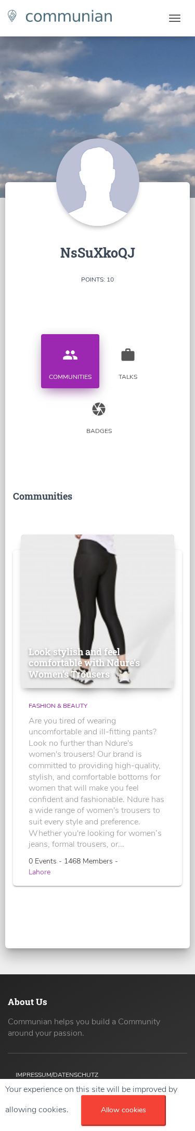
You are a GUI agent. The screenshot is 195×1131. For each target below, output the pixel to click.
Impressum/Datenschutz (57, 1075)
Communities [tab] (70, 364)
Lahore (39, 872)
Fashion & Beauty (58, 706)
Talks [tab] (128, 364)
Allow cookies (123, 1110)
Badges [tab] (99, 418)
